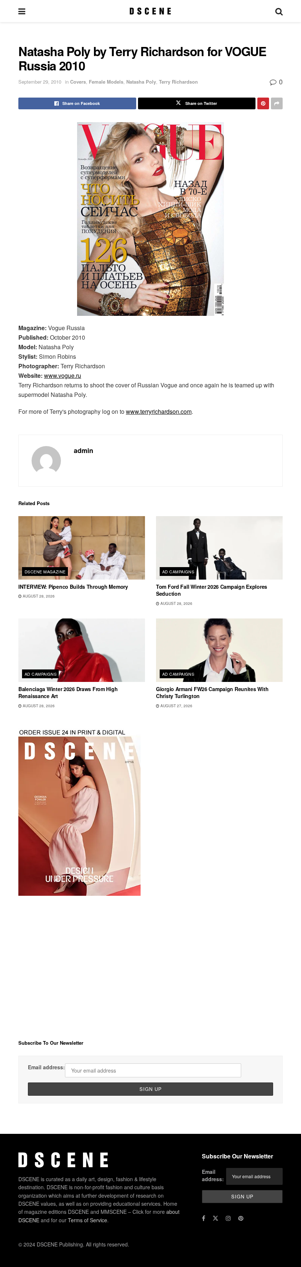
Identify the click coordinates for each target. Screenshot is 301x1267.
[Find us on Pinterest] (240, 1218)
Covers (78, 81)
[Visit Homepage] (150, 11)
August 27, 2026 (175, 705)
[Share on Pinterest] (263, 103)
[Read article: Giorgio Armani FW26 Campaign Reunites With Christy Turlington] (219, 650)
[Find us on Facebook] (203, 1218)
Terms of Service (87, 1220)
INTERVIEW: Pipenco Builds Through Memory (73, 586)
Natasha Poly (141, 81)
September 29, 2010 (39, 81)
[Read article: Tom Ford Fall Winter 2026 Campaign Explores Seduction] (219, 548)
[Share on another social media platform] (277, 103)
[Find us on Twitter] (215, 1218)
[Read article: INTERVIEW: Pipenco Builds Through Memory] (81, 548)
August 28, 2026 (38, 596)
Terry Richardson (178, 81)
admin (83, 450)
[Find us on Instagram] (228, 1218)
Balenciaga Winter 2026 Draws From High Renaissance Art (67, 692)
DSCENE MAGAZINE (45, 571)
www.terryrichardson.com (159, 411)
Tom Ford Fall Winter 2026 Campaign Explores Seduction (211, 590)
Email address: (46, 1067)
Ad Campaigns (178, 571)
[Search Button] (279, 11)
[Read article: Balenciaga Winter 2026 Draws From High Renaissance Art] (81, 650)
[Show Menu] (21, 11)
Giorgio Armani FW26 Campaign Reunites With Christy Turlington (212, 692)
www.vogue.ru (62, 375)
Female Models (106, 81)
